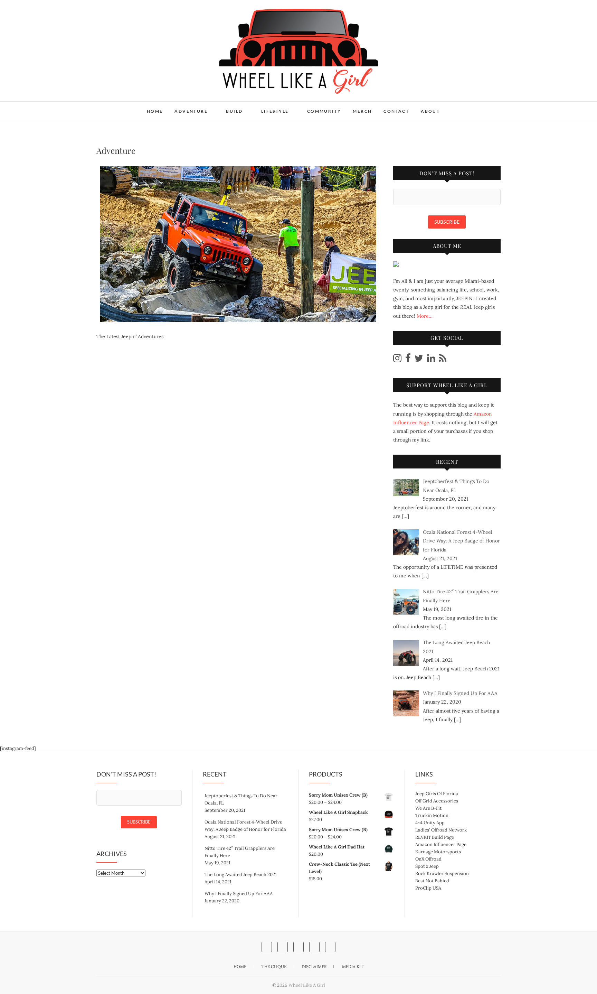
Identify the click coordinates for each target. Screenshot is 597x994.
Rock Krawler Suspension (442, 873)
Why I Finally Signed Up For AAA (239, 894)
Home (155, 111)
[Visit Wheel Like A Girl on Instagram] (397, 360)
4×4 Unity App (430, 823)
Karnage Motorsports (438, 852)
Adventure (191, 111)
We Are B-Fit (428, 808)
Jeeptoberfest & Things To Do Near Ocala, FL (241, 799)
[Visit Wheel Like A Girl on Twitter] (418, 360)
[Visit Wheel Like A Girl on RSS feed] (442, 360)
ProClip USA (428, 888)
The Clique (274, 966)
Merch (362, 111)
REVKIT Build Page (434, 837)
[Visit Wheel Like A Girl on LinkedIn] (431, 360)
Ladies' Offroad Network (441, 830)
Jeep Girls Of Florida (436, 794)
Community (324, 111)
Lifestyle (275, 111)
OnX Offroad (428, 859)
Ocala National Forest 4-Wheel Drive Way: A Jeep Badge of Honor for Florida (245, 825)
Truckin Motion (431, 815)
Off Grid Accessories (436, 801)
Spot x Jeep (427, 866)
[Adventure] (237, 244)
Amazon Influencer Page (440, 844)
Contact (396, 111)
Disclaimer (314, 966)
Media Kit (352, 966)
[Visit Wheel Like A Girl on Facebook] (408, 360)
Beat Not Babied (432, 881)
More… (425, 316)
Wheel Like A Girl (128, 106)
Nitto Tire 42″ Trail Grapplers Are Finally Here (240, 851)
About (430, 111)
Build (234, 111)
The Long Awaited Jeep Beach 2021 (241, 874)
